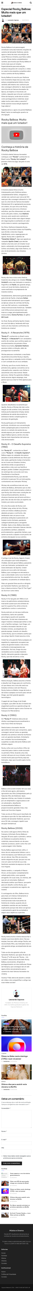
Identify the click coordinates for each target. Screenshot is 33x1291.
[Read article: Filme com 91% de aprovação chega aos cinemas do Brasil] (5, 1183)
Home (3, 1253)
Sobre (3, 1272)
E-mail (4, 1139)
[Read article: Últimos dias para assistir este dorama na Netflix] (16, 1072)
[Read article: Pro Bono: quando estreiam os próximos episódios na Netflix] (5, 1207)
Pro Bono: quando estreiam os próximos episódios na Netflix (20, 1206)
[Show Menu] (2, 3)
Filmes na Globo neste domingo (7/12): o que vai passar (20, 1190)
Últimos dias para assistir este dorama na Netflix (20, 1198)
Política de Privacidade (8, 1274)
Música (3, 1258)
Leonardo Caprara (13, 20)
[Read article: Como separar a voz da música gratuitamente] (5, 1175)
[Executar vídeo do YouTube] (16, 134)
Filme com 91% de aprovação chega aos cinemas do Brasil (19, 1182)
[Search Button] (31, 3)
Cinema (6, 1023)
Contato (4, 1263)
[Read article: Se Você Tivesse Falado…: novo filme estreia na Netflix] (5, 1215)
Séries (3, 1081)
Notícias (4, 1255)
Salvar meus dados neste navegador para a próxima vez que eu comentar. (17, 1157)
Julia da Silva (8, 1031)
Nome (4, 1131)
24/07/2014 (25, 20)
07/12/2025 (16, 1031)
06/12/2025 (14, 1089)
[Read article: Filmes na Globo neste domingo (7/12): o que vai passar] (16, 1044)
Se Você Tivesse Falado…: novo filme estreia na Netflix (20, 1214)
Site (2, 1148)
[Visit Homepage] (16, 3)
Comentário (6, 1108)
